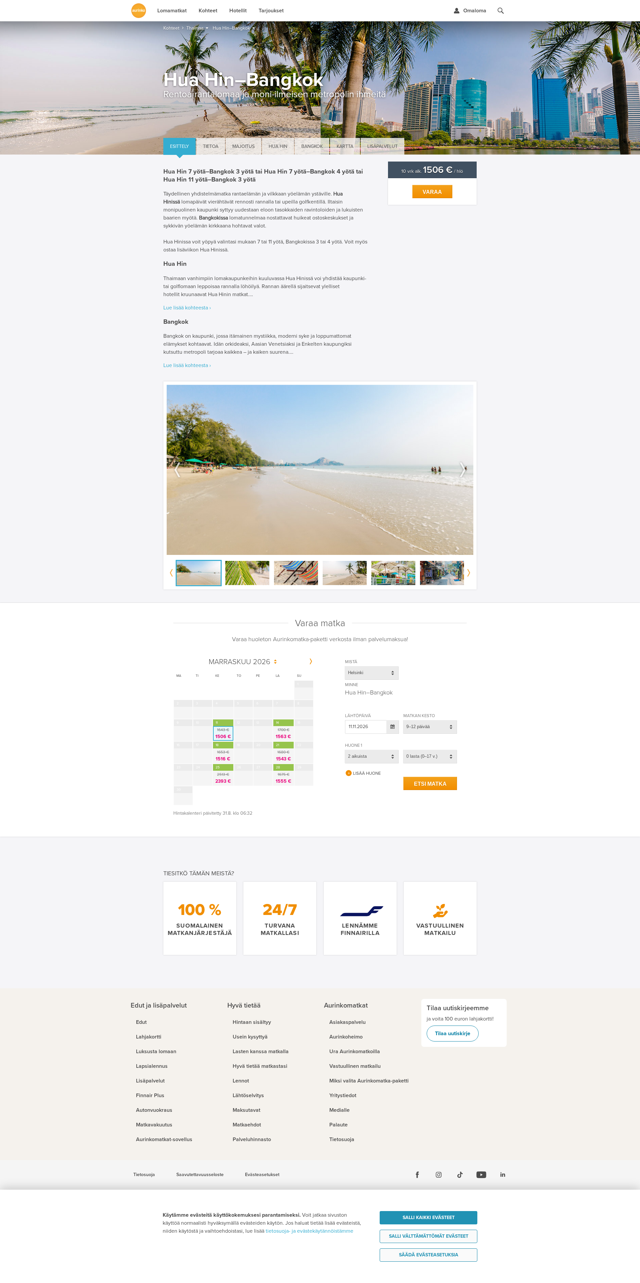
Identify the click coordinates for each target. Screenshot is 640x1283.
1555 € (283, 778)
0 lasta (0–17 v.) (421, 756)
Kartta (345, 146)
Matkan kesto (419, 715)
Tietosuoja (144, 1174)
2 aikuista (357, 756)
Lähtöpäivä (358, 715)
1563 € (283, 733)
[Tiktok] (460, 1174)
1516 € (223, 756)
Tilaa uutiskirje (452, 1033)
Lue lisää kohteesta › (187, 307)
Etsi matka (430, 784)
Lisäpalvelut (382, 146)
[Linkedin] (502, 1174)
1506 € (223, 733)
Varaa (432, 192)
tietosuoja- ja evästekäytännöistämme (309, 1231)
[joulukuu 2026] (311, 661)
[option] (320, 470)
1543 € (283, 756)
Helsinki (355, 672)
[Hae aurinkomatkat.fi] (501, 11)
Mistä (351, 661)
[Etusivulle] (138, 10)
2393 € (223, 778)
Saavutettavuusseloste (200, 1174)
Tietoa (210, 146)
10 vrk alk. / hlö (432, 171)
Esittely (179, 146)
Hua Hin (278, 146)
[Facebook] (417, 1174)
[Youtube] (481, 1174)
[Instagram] (438, 1174)
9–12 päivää (418, 726)
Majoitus (243, 146)
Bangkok (312, 146)
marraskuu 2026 (239, 662)
